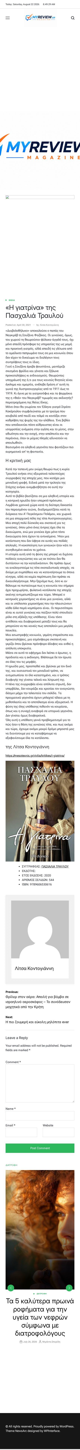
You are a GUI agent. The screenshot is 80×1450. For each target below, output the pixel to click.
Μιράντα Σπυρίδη (51, 1341)
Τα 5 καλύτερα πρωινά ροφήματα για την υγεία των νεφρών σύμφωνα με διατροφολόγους (40, 1317)
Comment (13, 1062)
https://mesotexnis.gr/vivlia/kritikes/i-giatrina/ (35, 755)
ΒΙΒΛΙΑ (12, 300)
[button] (69, 1288)
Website (48, 1125)
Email (10, 1125)
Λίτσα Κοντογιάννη (49, 325)
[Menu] (8, 18)
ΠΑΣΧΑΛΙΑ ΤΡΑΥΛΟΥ (55, 866)
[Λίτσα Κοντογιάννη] (40, 929)
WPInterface (52, 1431)
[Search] (72, 18)
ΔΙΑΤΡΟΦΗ (42, 1294)
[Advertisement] (40, 69)
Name (11, 1109)
